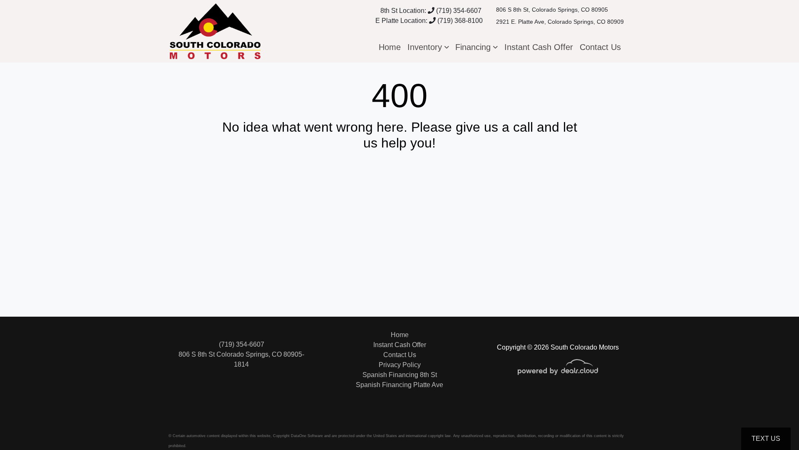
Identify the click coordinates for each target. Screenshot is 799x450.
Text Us (766, 438)
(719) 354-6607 (457, 10)
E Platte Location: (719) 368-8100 (429, 20)
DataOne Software (307, 436)
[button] (428, 47)
